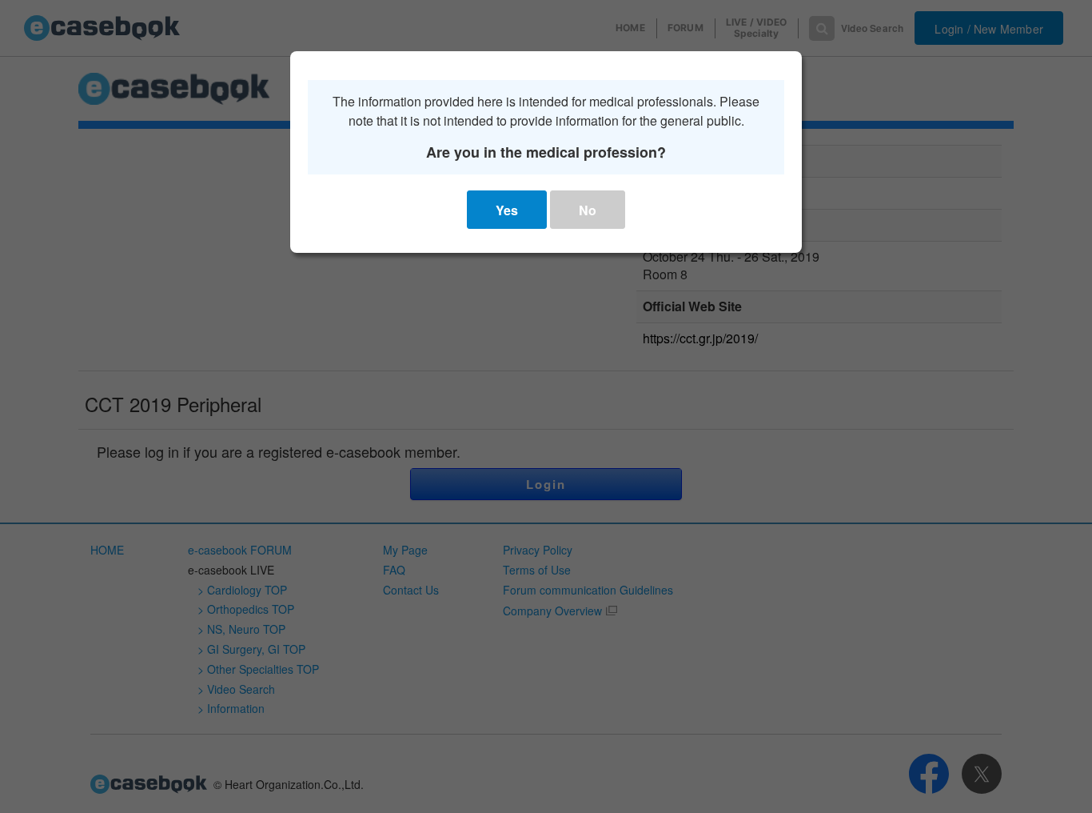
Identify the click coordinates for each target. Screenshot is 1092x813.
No (587, 210)
